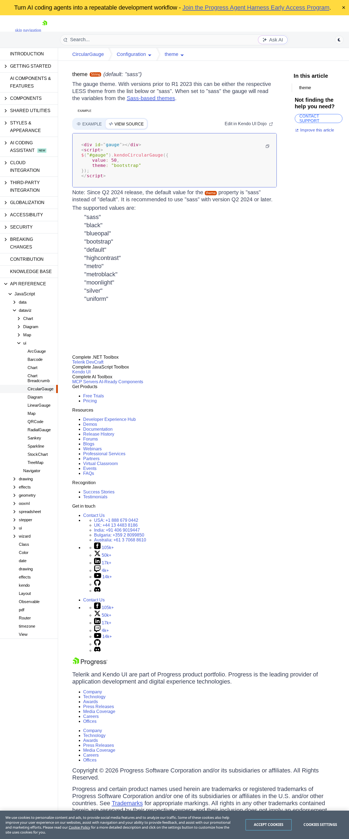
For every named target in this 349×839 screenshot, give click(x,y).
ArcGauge (37, 351)
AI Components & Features (30, 82)
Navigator (31, 470)
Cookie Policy (79, 827)
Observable (29, 601)
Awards (90, 701)
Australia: (120, 540)
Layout (25, 593)
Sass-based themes (151, 98)
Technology (94, 696)
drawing (26, 569)
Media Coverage (99, 711)
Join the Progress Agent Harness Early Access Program (255, 7)
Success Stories (99, 492)
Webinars (92, 449)
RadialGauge (39, 429)
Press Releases (98, 706)
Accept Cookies (269, 824)
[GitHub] (97, 584)
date (22, 560)
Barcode (35, 359)
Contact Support (309, 118)
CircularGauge (40, 388)
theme (80, 74)
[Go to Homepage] (44, 30)
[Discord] (97, 590)
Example (84, 110)
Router (25, 618)
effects (25, 577)
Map (31, 413)
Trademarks (127, 803)
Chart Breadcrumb (39, 378)
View (23, 634)
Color (23, 552)
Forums (90, 439)
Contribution (27, 259)
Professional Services (104, 453)
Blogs (88, 444)
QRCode (35, 421)
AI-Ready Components (121, 381)
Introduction (27, 54)
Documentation (98, 429)
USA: (116, 520)
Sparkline (36, 446)
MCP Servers (85, 381)
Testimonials (95, 497)
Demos (90, 424)
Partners (91, 458)
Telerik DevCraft (87, 362)
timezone (27, 626)
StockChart (38, 454)
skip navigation (28, 30)
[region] (174, 825)
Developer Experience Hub (109, 419)
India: (117, 530)
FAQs (88, 473)
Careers (91, 716)
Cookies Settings (320, 824)
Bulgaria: (119, 535)
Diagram (35, 397)
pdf (21, 609)
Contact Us (94, 515)
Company (92, 692)
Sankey (34, 438)
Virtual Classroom (100, 463)
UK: (116, 525)
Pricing (90, 400)
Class (24, 544)
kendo (24, 585)
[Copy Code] (267, 146)
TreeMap (35, 462)
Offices (90, 721)
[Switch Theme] (339, 39)
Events (90, 468)
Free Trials (93, 396)
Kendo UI (81, 372)
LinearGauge (39, 405)
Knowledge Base (31, 271)
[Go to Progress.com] (90, 664)
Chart (32, 367)
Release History (98, 434)
